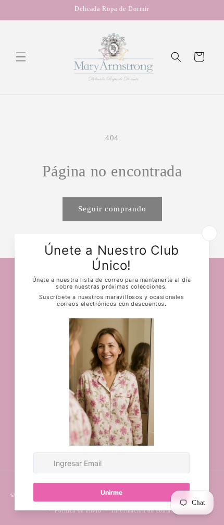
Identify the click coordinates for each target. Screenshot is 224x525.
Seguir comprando (112, 209)
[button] (20, 56)
